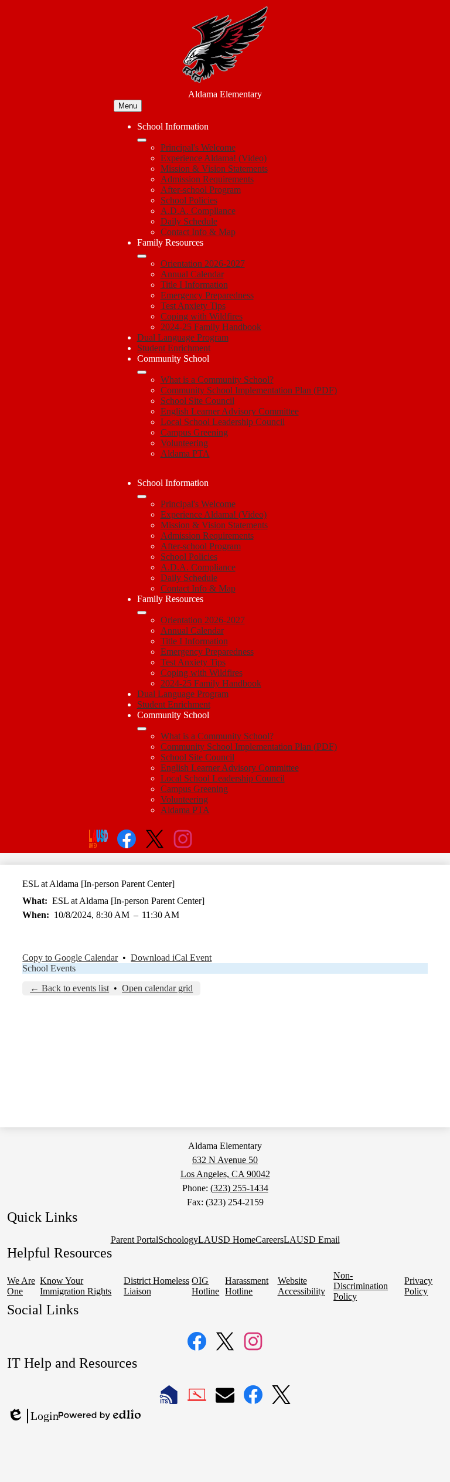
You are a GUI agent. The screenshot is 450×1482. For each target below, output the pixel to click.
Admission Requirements (207, 179)
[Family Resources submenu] (141, 256)
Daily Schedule (189, 221)
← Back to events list (69, 988)
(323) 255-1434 (239, 1188)
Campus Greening (194, 432)
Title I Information (194, 285)
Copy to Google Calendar (70, 958)
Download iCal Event (171, 958)
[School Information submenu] (141, 140)
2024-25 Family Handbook (211, 327)
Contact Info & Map (198, 232)
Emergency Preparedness (207, 295)
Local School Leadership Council (223, 422)
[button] (141, 496)
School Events (49, 968)
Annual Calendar (192, 274)
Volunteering (184, 443)
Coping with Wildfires (202, 316)
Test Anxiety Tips (193, 306)
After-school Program (201, 190)
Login (33, 1416)
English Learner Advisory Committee (230, 411)
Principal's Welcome (198, 147)
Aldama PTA (185, 453)
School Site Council (197, 401)
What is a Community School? (217, 380)
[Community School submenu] (141, 372)
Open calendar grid (157, 988)
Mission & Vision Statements (214, 169)
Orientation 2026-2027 (203, 263)
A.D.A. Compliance (198, 211)
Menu (127, 105)
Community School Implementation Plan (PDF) (249, 390)
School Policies (189, 200)
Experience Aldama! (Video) (214, 158)
